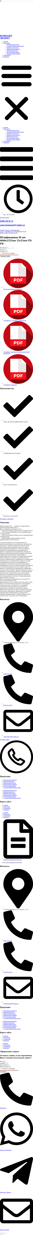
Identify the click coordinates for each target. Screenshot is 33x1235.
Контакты (6, 56)
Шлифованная (9, 231)
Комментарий (4, 1066)
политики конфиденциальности (9, 254)
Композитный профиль (13, 53)
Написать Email (4, 1230)
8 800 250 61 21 (6, 221)
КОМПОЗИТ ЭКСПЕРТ (6, 37)
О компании (6, 55)
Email (1, 249)
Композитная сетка (12, 50)
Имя (1, 1061)
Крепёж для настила (12, 47)
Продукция (6, 43)
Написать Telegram (5, 1192)
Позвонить (3, 1108)
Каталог (8, 230)
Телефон (2, 251)
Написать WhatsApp (6, 1150)
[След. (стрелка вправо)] (2, 1234)
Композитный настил (13, 44)
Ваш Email (3, 1065)
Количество (3, 247)
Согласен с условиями (9, 253)
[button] (16, 92)
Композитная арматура (13, 49)
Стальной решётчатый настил (15, 46)
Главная (5, 41)
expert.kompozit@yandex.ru (12, 225)
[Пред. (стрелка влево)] (0, 1234)
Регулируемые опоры (13, 52)
